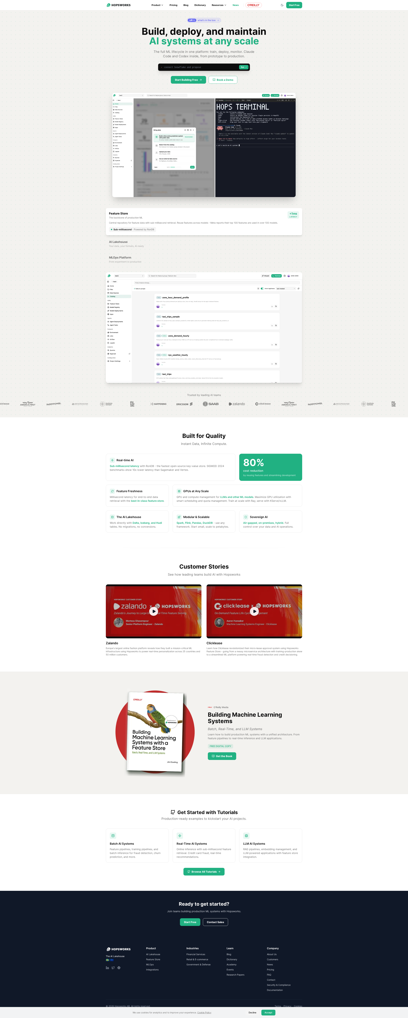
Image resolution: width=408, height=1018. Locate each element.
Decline (252, 1012)
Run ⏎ (244, 67)
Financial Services (195, 954)
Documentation (275, 990)
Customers (272, 959)
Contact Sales (215, 922)
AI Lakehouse (153, 954)
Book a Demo (225, 79)
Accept (268, 1012)
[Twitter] (113, 967)
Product (156, 5)
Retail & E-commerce (197, 959)
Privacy (287, 1006)
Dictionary (200, 5)
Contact (271, 979)
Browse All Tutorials (204, 871)
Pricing (173, 5)
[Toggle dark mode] (282, 5)
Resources (217, 5)
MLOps (150, 964)
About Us (272, 954)
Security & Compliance (279, 985)
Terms (278, 1006)
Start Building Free (186, 79)
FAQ (269, 974)
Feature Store (153, 959)
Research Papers (235, 974)
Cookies (298, 1006)
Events (230, 969)
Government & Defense (198, 964)
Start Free (294, 5)
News (236, 5)
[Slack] (118, 967)
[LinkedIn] (107, 967)
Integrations (152, 969)
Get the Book (224, 756)
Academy (232, 964)
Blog (185, 5)
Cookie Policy (204, 1012)
